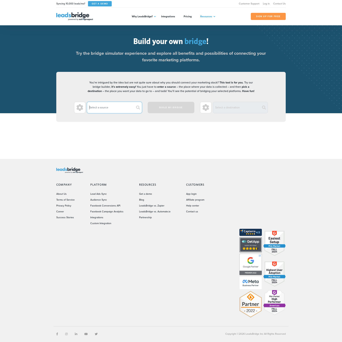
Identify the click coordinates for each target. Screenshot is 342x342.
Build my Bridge (171, 107)
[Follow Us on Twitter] (96, 334)
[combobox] (114, 107)
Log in (266, 4)
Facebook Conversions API (105, 206)
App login (191, 194)
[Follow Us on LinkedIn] (76, 334)
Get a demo (145, 194)
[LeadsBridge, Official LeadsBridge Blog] (74, 16)
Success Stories (65, 217)
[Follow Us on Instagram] (66, 334)
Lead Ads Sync (98, 194)
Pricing (188, 16)
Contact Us (279, 4)
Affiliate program (195, 200)
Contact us (192, 211)
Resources (206, 16)
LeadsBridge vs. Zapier (151, 206)
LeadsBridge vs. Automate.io (154, 211)
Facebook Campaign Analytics (106, 211)
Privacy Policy (63, 206)
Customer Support (249, 4)
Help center (192, 206)
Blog (141, 200)
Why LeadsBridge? (142, 16)
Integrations (168, 16)
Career (60, 211)
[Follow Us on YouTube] (86, 334)
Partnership (145, 217)
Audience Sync (98, 200)
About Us (61, 194)
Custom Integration (100, 223)
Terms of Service (65, 200)
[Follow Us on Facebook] (57, 334)
